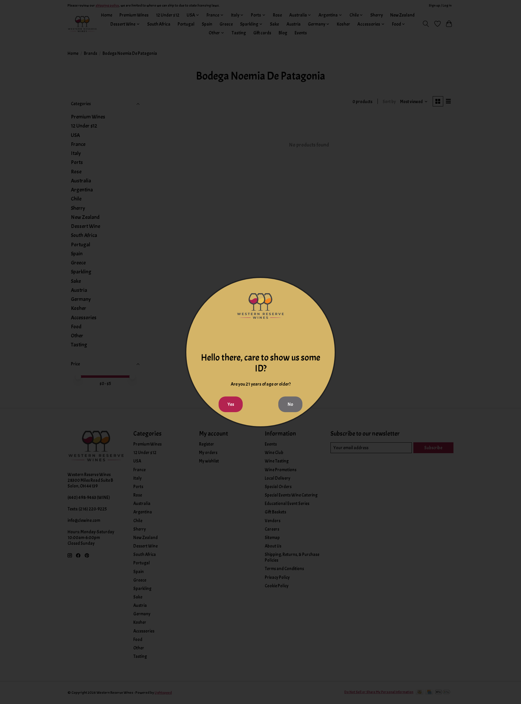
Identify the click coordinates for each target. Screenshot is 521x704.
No (290, 404)
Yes (230, 404)
